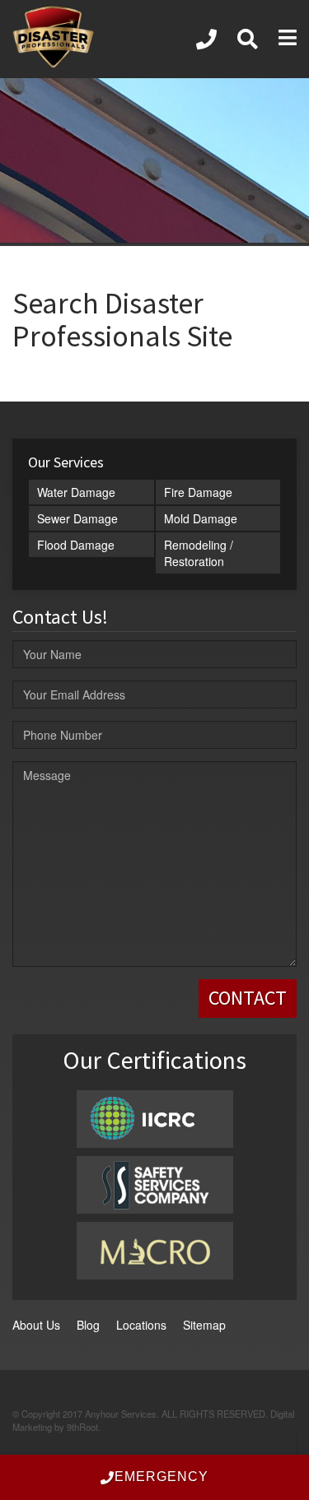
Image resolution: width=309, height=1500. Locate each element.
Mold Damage (200, 518)
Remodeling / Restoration (198, 552)
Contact (247, 997)
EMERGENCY (161, 1477)
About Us (36, 1325)
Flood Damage (76, 544)
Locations (141, 1325)
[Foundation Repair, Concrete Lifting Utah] (206, 39)
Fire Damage (198, 492)
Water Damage (76, 492)
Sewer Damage (77, 518)
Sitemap (204, 1325)
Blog (88, 1325)
